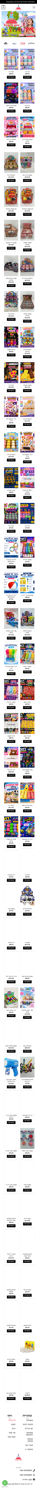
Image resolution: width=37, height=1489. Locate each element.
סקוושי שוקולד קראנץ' (27, 243)
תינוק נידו (27, 942)
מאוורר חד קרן (11, 702)
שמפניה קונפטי (11, 1325)
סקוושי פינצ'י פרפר (11, 1151)
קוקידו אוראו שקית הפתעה (11, 279)
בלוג (13, 1428)
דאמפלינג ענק (27, 1046)
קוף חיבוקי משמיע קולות (11, 632)
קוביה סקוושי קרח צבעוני (27, 771)
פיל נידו (27, 72)
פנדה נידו (11, 526)
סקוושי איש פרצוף (27, 976)
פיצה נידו (11, 385)
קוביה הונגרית (11, 490)
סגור (4, 2)
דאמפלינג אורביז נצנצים (27, 491)
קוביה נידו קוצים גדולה (11, 840)
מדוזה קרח (11, 314)
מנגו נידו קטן (27, 736)
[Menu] (33, 7)
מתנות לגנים (28, 1424)
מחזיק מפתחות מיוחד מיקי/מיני (11, 1219)
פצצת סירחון (27, 1290)
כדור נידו (27, 526)
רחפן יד (27, 1393)
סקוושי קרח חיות (27, 175)
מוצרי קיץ (29, 1445)
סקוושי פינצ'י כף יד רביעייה (11, 1116)
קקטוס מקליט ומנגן (11, 1046)
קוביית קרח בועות (11, 105)
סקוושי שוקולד (27, 385)
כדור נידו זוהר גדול (11, 976)
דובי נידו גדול (11, 770)
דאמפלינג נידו (11, 175)
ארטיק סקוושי (11, 349)
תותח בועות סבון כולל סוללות (11, 1080)
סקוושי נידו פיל (27, 560)
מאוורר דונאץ (27, 666)
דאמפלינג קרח (27, 419)
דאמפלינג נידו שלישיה (27, 350)
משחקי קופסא (30, 1440)
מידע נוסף (27, 497)
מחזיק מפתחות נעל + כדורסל (27, 1080)
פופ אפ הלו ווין (27, 909)
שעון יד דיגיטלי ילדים (11, 1255)
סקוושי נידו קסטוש (11, 243)
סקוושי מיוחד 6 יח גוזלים (27, 140)
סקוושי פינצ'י (27, 1185)
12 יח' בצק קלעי (27, 1115)
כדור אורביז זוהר (11, 1010)
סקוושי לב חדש (11, 139)
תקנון (13, 1424)
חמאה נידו (11, 805)
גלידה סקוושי (11, 736)
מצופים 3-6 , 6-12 (27, 595)
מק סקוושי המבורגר (27, 209)
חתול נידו (11, 72)
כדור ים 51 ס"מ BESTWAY (11, 596)
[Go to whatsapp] (5, 1482)
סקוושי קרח (11, 909)
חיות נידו (27, 875)
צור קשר (12, 1433)
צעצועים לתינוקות (29, 1434)
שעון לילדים (27, 1218)
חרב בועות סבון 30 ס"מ (11, 667)
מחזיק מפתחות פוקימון (11, 1291)
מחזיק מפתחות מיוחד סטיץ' (27, 1255)
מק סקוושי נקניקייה (11, 209)
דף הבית (12, 1420)
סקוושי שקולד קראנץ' (27, 315)
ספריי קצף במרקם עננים (27, 1011)
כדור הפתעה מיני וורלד (11, 420)
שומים (27, 1359)
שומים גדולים (11, 1359)
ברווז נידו (27, 105)
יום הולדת (29, 1428)
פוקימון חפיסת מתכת (27, 632)
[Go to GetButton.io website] (5, 1487)
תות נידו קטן (27, 702)
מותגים (30, 1449)
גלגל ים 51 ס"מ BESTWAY (11, 560)
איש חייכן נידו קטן (27, 805)
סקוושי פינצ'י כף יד (11, 1185)
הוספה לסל (27, 77)
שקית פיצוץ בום (11, 1393)
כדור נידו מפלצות (27, 839)
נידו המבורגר (11, 875)
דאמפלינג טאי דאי (27, 278)
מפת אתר (11, 1437)
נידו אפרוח (11, 942)
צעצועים (29, 1420)
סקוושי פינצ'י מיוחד (27, 1151)
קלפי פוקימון (27, 1325)
